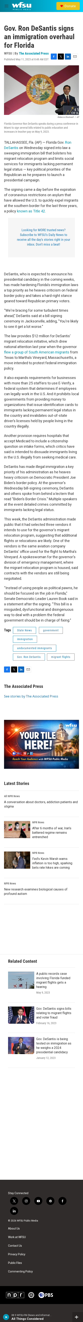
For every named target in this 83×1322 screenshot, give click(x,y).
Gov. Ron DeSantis (29, 657)
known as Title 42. (31, 211)
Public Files (15, 1262)
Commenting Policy (20, 1271)
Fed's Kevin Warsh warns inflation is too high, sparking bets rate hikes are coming (52, 863)
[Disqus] (41, 1126)
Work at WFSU (17, 1237)
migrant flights (60, 657)
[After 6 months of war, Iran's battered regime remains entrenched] (17, 829)
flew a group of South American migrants (36, 352)
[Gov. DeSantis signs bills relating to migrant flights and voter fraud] (21, 1015)
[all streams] (77, 1317)
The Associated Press (34, 53)
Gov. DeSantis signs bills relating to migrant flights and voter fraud (53, 1013)
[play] (6, 1317)
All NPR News (12, 796)
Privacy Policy (16, 1254)
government (51, 630)
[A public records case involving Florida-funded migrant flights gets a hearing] (21, 980)
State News (24, 630)
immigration (25, 639)
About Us (14, 1228)
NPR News (38, 822)
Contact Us (15, 1245)
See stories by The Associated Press (31, 696)
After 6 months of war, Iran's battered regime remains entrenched (51, 832)
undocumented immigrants (34, 648)
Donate (70, 6)
